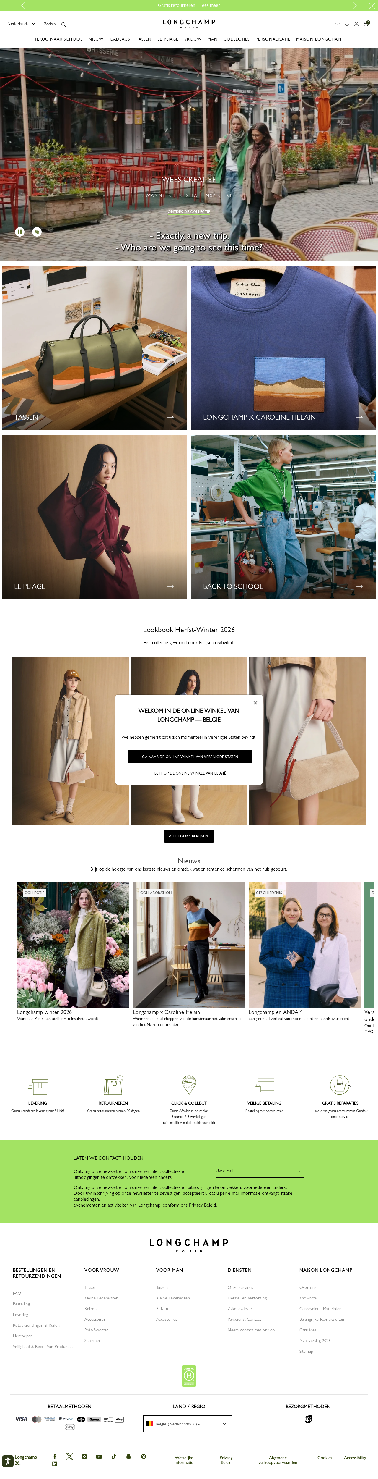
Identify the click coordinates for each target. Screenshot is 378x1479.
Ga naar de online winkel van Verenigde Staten (190, 757)
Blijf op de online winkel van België (190, 773)
